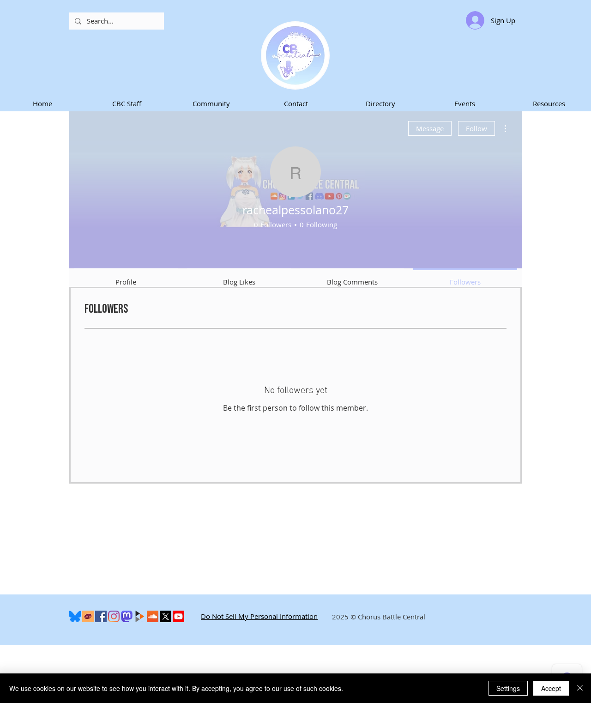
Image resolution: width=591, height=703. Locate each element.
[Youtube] (178, 616)
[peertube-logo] (139, 616)
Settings (508, 688)
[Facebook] (101, 616)
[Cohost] (88, 616)
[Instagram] (114, 616)
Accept (551, 688)
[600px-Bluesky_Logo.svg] (75, 616)
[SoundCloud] (152, 616)
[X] (165, 616)
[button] (126, 104)
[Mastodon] (127, 616)
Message (430, 128)
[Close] (579, 688)
